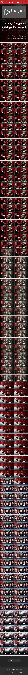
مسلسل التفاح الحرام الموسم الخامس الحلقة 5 (14, 27)
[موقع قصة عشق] (14, 2)
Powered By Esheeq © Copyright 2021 (14, 673)
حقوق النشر (17, 660)
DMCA (10, 660)
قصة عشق (8, 669)
